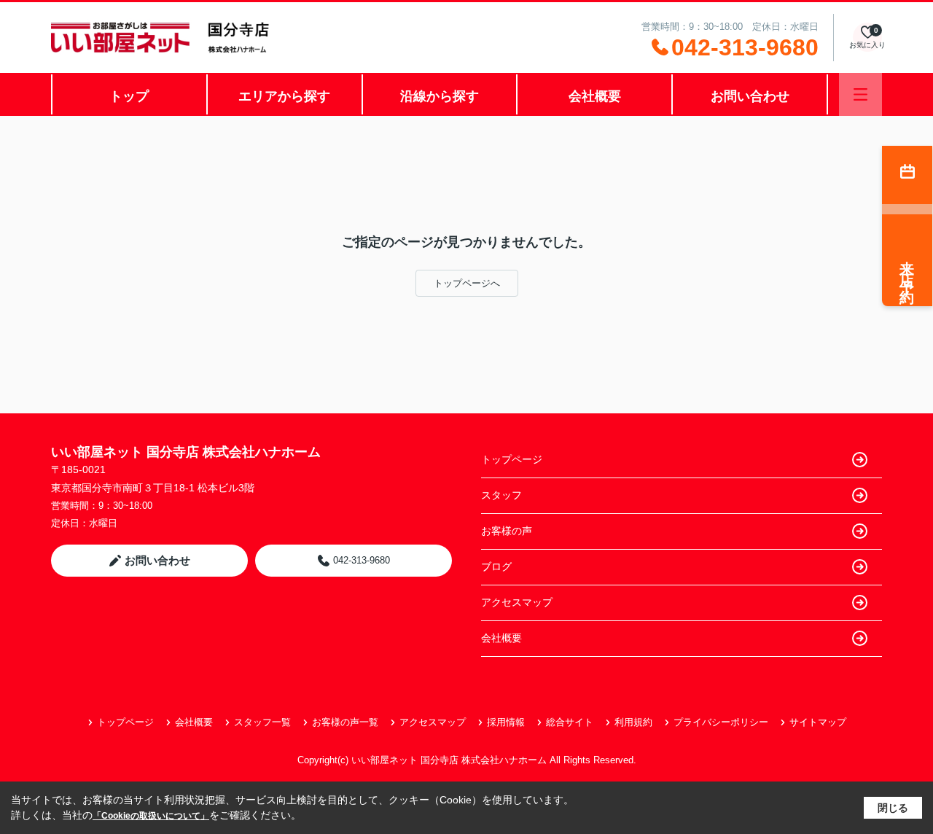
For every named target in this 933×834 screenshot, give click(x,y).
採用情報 (506, 722)
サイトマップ (817, 722)
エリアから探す (284, 96)
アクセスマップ (517, 602)
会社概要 (595, 96)
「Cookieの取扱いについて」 (151, 816)
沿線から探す (439, 96)
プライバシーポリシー (721, 722)
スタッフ (501, 495)
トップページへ (467, 283)
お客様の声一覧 (345, 722)
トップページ (511, 459)
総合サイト (569, 722)
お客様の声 (506, 531)
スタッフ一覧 (262, 722)
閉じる (893, 808)
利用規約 (633, 722)
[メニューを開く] (860, 94)
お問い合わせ (750, 96)
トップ (129, 96)
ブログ (496, 566)
